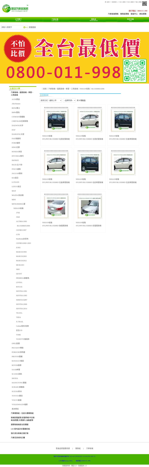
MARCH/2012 (21, 261)
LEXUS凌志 (16, 186)
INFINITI (15, 160)
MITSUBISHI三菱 (18, 204)
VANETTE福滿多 (22, 339)
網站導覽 (142, 14)
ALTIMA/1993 (21, 221)
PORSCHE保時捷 (18, 352)
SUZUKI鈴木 (17, 391)
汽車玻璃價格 (113, 14)
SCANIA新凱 (17, 374)
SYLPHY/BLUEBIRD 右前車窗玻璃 (89, 182)
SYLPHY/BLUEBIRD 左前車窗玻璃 (122, 182)
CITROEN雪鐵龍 (18, 117)
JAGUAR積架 (17, 173)
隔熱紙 (78, 448)
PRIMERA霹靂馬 (22, 278)
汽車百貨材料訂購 (18, 438)
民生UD (19, 330)
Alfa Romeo (16, 104)
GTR (18, 234)
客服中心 (134, 14)
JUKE (18, 247)
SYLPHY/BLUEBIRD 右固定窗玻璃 (56, 139)
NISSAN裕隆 (18, 208)
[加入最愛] (130, 2)
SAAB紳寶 (16, 370)
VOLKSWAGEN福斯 (20, 404)
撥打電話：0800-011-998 (138, 11)
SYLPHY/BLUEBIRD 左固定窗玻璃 (89, 139)
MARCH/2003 (21, 256)
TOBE (18, 335)
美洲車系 (15, 409)
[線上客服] (138, 2)
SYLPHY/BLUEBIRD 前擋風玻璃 (88, 226)
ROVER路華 (16, 365)
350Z (18, 217)
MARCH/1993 (21, 252)
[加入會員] (122, 2)
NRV (18, 269)
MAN (14, 191)
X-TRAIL (19, 322)
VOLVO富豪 (16, 400)
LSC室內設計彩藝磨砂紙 (20, 429)
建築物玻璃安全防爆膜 (19, 424)
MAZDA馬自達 (18, 195)
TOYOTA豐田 (17, 396)
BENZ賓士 (16, 108)
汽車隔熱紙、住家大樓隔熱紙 (22, 413)
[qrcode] (144, 3)
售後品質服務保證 (63, 448)
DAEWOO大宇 (17, 125)
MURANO (20, 265)
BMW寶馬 (16, 112)
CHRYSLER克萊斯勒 (20, 121)
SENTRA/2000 (21, 304)
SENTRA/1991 (21, 291)
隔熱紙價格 (124, 14)
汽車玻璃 (89, 448)
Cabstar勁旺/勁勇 (22, 326)
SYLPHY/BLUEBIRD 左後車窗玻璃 (56, 182)
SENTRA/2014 (21, 309)
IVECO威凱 (16, 169)
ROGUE (19, 287)
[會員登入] (114, 2)
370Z (18, 213)
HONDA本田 (17, 152)
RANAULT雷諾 (18, 361)
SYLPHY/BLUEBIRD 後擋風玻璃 (55, 226)
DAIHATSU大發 (18, 134)
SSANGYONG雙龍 (19, 383)
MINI (14, 200)
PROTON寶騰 (17, 356)
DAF (13, 130)
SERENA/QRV (21, 300)
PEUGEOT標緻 (17, 348)
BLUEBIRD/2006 (23, 226)
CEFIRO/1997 (21, 230)
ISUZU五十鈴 (17, 165)
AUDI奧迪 (16, 99)
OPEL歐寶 (16, 343)
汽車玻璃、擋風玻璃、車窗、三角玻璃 (22, 93)
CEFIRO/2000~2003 (23, 243)
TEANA (19, 313)
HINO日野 (16, 147)
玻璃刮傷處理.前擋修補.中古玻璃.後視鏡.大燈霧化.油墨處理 (22, 419)
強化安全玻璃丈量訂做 (19, 433)
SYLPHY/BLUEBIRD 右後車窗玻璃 (122, 139)
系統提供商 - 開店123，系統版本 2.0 (74, 466)
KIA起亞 (15, 178)
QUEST (19, 274)
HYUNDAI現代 (18, 156)
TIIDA (18, 317)
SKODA (15, 378)
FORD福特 (16, 143)
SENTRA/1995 (21, 295)
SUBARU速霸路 (18, 387)
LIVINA (19, 282)
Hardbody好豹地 (22, 239)
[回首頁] (107, 2)
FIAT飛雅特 (16, 139)
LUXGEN (15, 182)
